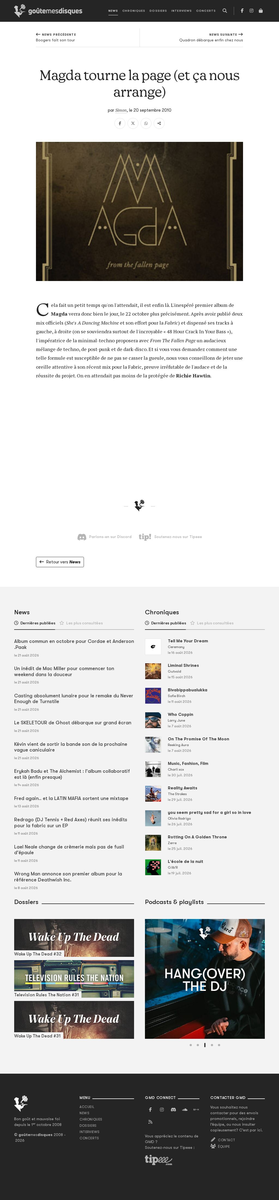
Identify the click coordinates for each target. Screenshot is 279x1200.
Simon (121, 110)
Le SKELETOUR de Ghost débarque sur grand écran (72, 722)
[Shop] (261, 11)
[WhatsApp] (146, 123)
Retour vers (63, 562)
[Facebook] (242, 11)
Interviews (181, 11)
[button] (190, 1045)
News (113, 11)
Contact (226, 1140)
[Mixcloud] (196, 1109)
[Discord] (173, 1109)
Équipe (224, 1147)
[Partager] (159, 123)
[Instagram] (251, 11)
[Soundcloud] (184, 1109)
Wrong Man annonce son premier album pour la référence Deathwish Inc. (68, 877)
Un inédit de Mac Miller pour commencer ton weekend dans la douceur (64, 671)
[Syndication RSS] (150, 1122)
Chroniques (133, 11)
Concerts (206, 11)
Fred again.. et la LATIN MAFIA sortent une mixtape (71, 798)
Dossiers (158, 11)
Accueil (87, 1107)
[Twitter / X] (133, 123)
